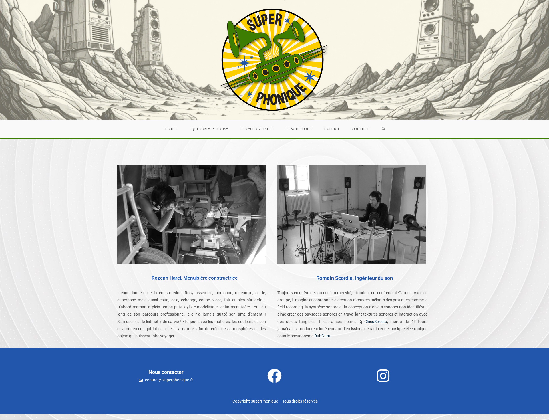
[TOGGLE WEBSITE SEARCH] (383, 129)
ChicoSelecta (375, 321)
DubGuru (322, 336)
